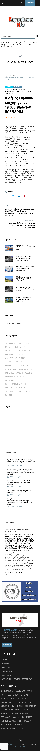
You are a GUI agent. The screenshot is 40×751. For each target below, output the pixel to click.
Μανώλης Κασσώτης (24, 373)
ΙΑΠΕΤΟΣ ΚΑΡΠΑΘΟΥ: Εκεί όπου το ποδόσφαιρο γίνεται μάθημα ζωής (25, 248)
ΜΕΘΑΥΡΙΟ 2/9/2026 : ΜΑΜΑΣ (14, 573)
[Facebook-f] (20, 55)
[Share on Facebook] (7, 196)
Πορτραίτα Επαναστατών (15, 384)
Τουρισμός (9, 391)
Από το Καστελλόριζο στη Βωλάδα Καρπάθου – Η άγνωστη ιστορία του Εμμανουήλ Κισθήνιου (21, 482)
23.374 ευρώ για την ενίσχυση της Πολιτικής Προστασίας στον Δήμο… (25, 278)
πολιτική (8, 395)
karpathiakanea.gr (8, 744)
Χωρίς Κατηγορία (23, 391)
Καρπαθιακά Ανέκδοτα (22, 369)
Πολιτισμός (10, 380)
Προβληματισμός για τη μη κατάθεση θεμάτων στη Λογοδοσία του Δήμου (24, 258)
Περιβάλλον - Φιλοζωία (14, 377)
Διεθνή (8, 362)
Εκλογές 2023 (10, 365)
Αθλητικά (15, 76)
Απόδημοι (9, 354)
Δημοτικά (17, 86)
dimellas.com (20, 746)
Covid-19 (9, 347)
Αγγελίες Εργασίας (12, 351)
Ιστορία (8, 369)
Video (22, 347)
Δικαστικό (17, 362)
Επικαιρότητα (24, 365)
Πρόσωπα (9, 388)
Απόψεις (19, 354)
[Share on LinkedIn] (18, 196)
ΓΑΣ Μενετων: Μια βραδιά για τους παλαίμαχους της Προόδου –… (24, 299)
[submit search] (37, 36)
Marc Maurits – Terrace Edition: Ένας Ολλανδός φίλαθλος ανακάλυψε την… (25, 268)
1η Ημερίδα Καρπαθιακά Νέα (17, 343)
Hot (16, 347)
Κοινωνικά (9, 373)
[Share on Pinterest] (24, 196)
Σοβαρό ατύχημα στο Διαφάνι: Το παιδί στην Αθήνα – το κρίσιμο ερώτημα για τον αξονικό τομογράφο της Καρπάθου (21, 461)
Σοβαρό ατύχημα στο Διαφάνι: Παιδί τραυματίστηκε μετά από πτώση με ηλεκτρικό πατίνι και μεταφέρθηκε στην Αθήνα (19, 501)
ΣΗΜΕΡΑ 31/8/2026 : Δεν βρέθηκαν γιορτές (18, 529)
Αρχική (7, 76)
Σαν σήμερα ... (21, 388)
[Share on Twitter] (13, 196)
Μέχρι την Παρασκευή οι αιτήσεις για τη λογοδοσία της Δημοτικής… (25, 289)
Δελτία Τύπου (11, 358)
